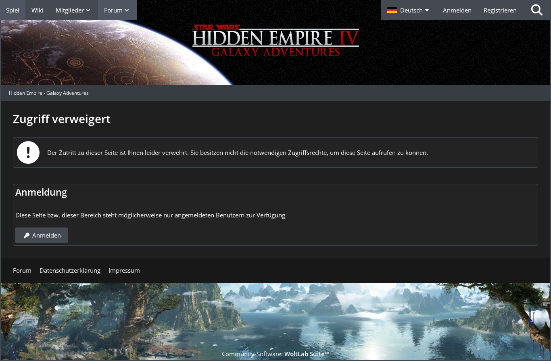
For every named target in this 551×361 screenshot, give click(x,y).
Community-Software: (275, 354)
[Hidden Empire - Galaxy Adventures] (275, 52)
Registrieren (500, 10)
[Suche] (537, 10)
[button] (409, 10)
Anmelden (457, 10)
